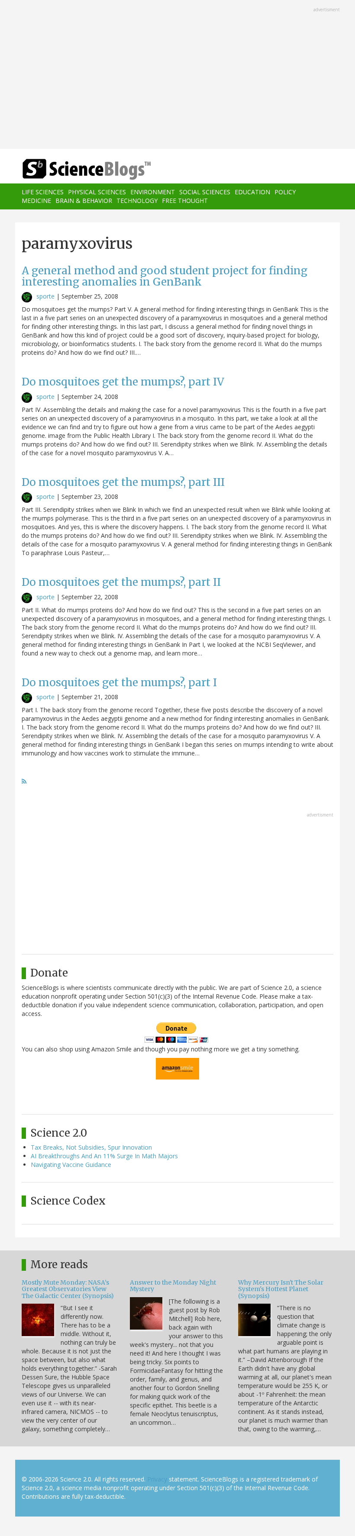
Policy (285, 192)
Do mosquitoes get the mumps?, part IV (123, 382)
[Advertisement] (177, 75)
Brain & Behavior (83, 200)
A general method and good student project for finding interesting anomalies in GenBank (164, 276)
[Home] (74, 169)
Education (252, 192)
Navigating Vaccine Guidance (71, 1164)
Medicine (36, 200)
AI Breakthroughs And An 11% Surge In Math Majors (104, 1156)
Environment (152, 192)
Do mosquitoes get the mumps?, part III (123, 482)
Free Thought (185, 200)
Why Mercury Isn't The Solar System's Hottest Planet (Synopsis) (280, 1289)
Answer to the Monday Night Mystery (173, 1286)
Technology (137, 200)
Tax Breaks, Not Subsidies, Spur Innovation (91, 1147)
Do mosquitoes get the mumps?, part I (119, 682)
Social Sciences (204, 192)
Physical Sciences (97, 192)
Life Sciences (43, 192)
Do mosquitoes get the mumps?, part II (121, 582)
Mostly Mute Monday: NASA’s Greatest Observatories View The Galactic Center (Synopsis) (68, 1289)
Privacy (157, 1479)
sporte (45, 296)
